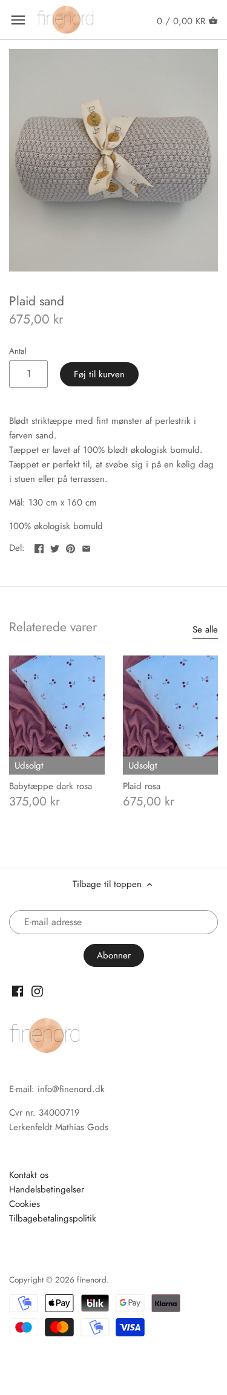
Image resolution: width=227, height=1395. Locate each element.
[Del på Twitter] (54, 546)
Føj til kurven (99, 374)
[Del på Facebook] (39, 546)
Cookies (24, 1204)
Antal (18, 351)
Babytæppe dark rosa (50, 786)
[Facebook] (18, 990)
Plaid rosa (141, 786)
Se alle (205, 629)
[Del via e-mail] (86, 546)
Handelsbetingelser (46, 1189)
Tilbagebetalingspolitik (52, 1218)
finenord (92, 1280)
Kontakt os (28, 1175)
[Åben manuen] (18, 20)
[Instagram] (37, 990)
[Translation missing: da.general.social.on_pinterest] (70, 546)
